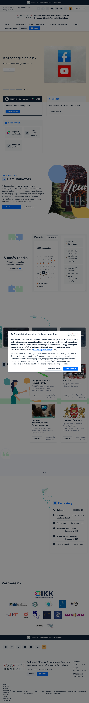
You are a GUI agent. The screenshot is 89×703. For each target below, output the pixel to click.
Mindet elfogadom (71, 368)
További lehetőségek (53, 368)
